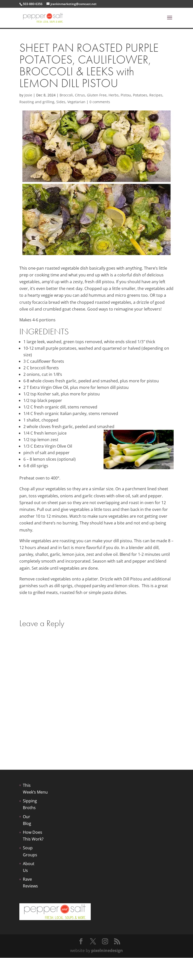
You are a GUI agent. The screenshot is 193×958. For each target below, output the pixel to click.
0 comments (99, 101)
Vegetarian (76, 101)
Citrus (80, 95)
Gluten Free (97, 95)
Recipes (155, 95)
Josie (28, 95)
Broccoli (66, 95)
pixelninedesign (107, 950)
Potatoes (140, 95)
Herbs (114, 95)
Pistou (126, 95)
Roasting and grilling (36, 101)
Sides (60, 101)
